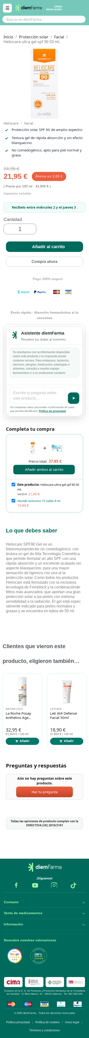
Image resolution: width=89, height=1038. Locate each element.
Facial (28, 123)
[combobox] (34, 19)
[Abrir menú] (7, 8)
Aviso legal (72, 1022)
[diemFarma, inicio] (44, 867)
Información (13, 924)
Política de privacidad (52, 411)
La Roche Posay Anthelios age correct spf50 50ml (21, 715)
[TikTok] (73, 885)
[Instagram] (54, 885)
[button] (44, 246)
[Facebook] (16, 885)
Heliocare (11, 123)
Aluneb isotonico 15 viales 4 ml (38, 501)
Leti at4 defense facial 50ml (63, 715)
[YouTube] (35, 885)
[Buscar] (79, 19)
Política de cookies (47, 1022)
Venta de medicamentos (23, 913)
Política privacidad (18, 1022)
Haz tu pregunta (45, 792)
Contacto (11, 902)
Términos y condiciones (44, 1030)
